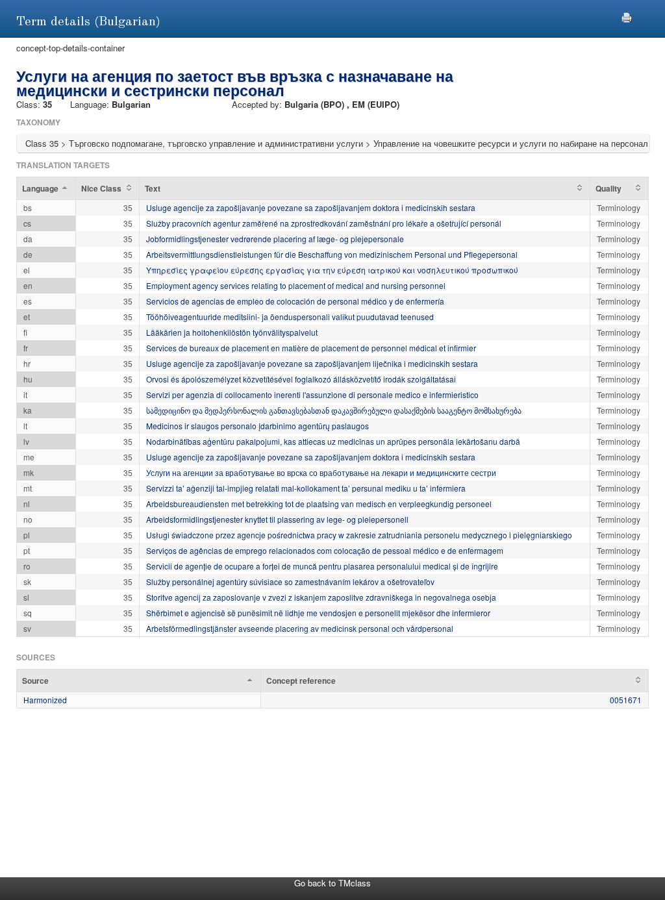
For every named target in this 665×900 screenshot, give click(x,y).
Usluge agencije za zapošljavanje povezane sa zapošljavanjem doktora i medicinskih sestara (310, 207)
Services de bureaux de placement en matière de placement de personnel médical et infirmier (311, 347)
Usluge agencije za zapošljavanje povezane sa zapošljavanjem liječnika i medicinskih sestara (312, 363)
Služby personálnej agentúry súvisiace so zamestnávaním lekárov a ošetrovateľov (290, 581)
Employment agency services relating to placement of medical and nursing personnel (295, 285)
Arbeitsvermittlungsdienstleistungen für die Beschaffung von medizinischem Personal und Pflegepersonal (332, 254)
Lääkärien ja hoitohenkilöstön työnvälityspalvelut (232, 332)
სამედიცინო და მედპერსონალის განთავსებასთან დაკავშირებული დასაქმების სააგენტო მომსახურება (333, 410)
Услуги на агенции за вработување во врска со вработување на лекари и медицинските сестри (321, 472)
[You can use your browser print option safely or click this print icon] (626, 16)
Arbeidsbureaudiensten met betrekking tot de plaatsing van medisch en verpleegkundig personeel (319, 503)
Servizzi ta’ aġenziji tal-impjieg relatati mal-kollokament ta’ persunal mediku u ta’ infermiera (306, 488)
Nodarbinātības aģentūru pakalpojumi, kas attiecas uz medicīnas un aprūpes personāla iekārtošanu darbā (333, 441)
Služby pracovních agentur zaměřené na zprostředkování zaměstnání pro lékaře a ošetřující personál (323, 223)
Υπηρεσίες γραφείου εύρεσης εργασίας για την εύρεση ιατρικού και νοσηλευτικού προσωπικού (332, 269)
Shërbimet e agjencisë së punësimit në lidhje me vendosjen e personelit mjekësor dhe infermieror (318, 612)
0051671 (626, 699)
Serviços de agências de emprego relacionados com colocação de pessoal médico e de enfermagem (324, 550)
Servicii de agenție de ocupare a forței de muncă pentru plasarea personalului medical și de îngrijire (322, 565)
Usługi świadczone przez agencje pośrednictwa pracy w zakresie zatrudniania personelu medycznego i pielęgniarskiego (359, 534)
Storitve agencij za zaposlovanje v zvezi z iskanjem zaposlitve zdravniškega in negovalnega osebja (321, 597)
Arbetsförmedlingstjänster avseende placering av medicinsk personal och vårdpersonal (299, 628)
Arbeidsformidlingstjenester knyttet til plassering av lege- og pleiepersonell (277, 519)
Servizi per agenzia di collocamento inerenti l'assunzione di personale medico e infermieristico (312, 394)
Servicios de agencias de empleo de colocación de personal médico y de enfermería (295, 300)
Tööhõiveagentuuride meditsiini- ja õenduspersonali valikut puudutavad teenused (290, 316)
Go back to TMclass (332, 883)
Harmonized (45, 699)
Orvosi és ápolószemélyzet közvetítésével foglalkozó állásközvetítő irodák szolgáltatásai (301, 378)
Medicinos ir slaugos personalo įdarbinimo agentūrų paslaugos (257, 425)
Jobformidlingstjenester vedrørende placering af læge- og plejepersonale (275, 238)
